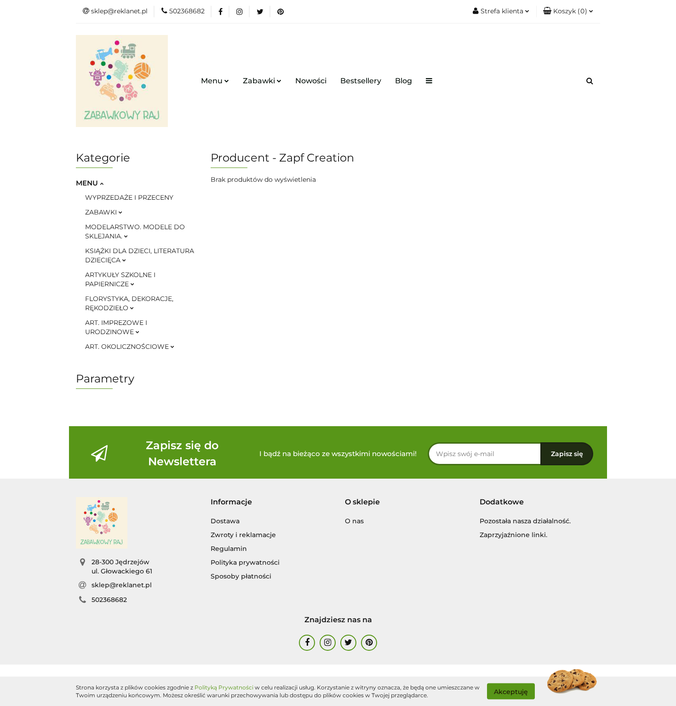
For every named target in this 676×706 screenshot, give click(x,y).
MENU (88, 183)
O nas (354, 521)
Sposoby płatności (241, 576)
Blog (403, 80)
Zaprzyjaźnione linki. (513, 535)
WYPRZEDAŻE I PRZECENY (129, 197)
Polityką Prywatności (224, 687)
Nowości (311, 80)
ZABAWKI (102, 212)
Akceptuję (511, 691)
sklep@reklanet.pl (122, 585)
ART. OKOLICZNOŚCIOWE (128, 346)
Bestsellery (360, 80)
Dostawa (225, 521)
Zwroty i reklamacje (243, 535)
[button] (568, 11)
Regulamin (229, 548)
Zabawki (260, 80)
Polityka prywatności (245, 562)
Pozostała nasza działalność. (525, 521)
